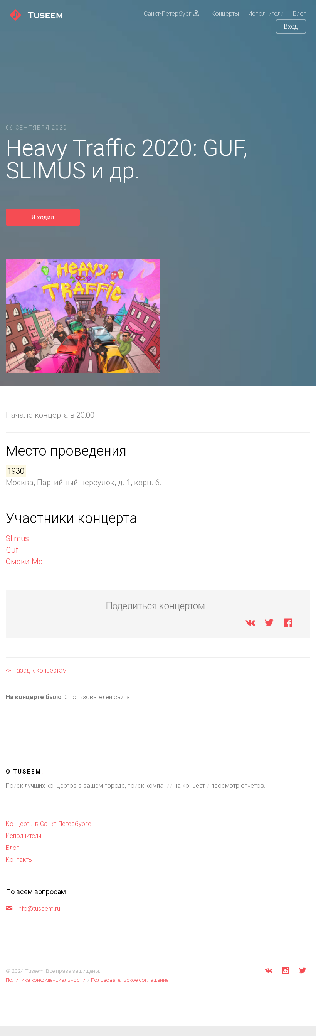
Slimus (17, 538)
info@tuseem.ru (38, 908)
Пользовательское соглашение (129, 980)
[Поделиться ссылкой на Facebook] (288, 624)
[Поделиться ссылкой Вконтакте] (250, 624)
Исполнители (23, 835)
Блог (12, 847)
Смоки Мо (24, 561)
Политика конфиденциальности (46, 980)
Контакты (19, 859)
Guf (12, 550)
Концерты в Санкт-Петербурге (48, 823)
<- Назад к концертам (36, 670)
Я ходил (43, 217)
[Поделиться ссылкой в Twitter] (269, 624)
